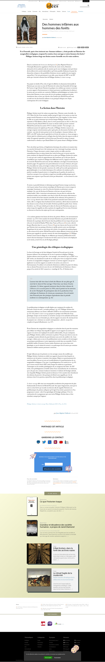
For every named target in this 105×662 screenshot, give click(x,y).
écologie (23, 47)
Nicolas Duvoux (45, 530)
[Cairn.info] (59, 624)
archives (27, 47)
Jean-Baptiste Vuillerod (50, 37)
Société (29, 11)
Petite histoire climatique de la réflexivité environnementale (63, 578)
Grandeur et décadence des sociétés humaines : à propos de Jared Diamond (57, 525)
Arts (40, 11)
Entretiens (80, 11)
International (45, 11)
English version (63, 47)
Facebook (78, 640)
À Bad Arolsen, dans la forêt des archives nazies (64, 549)
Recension (45, 19)
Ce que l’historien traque (51, 501)
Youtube (78, 642)
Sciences (64, 11)
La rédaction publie (43, 1)
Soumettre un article (33, 1)
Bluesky (67, 642)
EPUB (83, 47)
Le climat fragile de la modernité (62, 574)
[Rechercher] (88, 5)
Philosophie (52, 11)
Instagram (66, 649)
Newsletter (67, 640)
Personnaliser (57, 657)
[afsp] (50, 624)
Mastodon (66, 644)
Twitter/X (66, 651)
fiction (31, 47)
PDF (79, 47)
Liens (50, 649)
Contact (51, 642)
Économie (35, 11)
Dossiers (40, 646)
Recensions (74, 11)
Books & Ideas (86, 1)
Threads (66, 646)
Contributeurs (52, 646)
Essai (54, 546)
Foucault (19, 47)
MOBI (87, 47)
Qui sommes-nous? (54, 1)
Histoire (58, 11)
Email (43, 464)
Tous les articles (63, 1)
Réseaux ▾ (78, 1)
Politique (24, 11)
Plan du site (52, 651)
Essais (68, 11)
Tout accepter (48, 657)
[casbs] (43, 624)
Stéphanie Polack (46, 505)
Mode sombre (71, 1)
